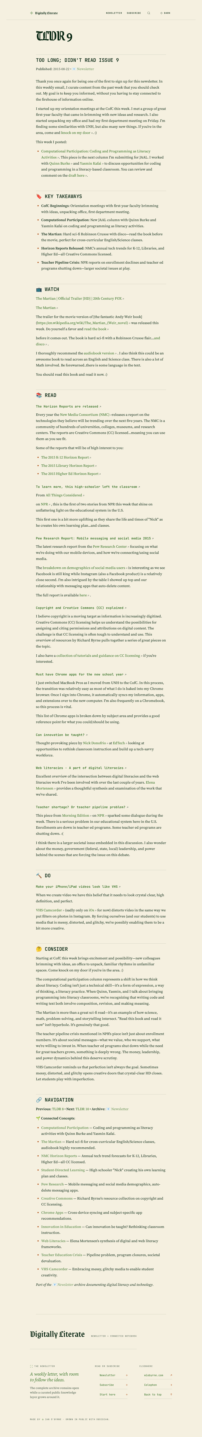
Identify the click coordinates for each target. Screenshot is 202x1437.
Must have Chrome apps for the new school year (79, 674)
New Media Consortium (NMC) (84, 414)
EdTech (119, 742)
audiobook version (99, 353)
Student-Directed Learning (63, 1169)
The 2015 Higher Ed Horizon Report (69, 473)
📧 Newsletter (83, 69)
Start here (113, 1394)
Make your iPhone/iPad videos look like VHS (77, 887)
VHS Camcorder (49, 910)
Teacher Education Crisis (61, 1254)
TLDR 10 (82, 1108)
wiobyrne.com (158, 1375)
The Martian (46, 307)
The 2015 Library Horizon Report (67, 465)
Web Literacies (53, 1240)
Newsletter (114, 13)
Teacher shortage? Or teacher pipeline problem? (80, 807)
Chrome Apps (52, 1212)
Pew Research (52, 1184)
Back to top (158, 1394)
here (83, 595)
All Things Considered (64, 495)
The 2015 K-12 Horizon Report (65, 457)
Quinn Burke (59, 163)
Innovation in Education (61, 1226)
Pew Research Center (110, 546)
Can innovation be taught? (60, 735)
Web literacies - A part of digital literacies (79, 768)
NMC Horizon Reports (59, 1155)
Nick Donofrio (94, 742)
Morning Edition (75, 815)
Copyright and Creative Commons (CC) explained (79, 608)
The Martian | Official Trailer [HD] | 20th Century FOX (79, 298)
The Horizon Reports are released (67, 406)
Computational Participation (65, 1127)
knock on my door (75, 132)
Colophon (158, 1385)
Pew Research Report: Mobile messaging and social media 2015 (93, 538)
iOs (91, 910)
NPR (44, 504)
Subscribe (134, 13)
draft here (76, 175)
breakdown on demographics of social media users (84, 567)
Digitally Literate (57, 1333)
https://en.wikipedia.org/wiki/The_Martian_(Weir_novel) (82, 322)
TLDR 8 (58, 1108)
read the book (95, 328)
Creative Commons (57, 1198)
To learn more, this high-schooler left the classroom (86, 487)
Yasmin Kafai (90, 163)
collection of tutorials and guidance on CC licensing (98, 655)
